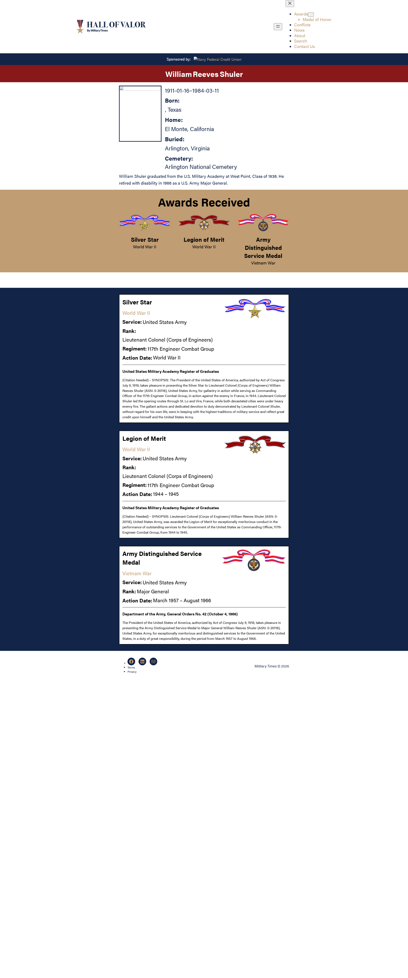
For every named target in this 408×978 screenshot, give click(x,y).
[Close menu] (290, 3)
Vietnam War (263, 263)
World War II (144, 247)
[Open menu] (278, 26)
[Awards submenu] (311, 14)
